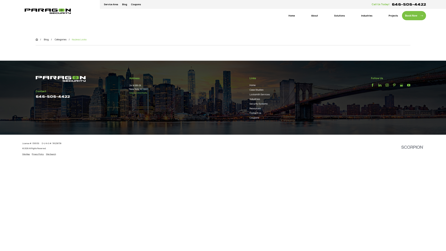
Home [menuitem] (292, 15)
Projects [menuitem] (393, 15)
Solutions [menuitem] (339, 15)
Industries (254, 99)
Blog (124, 4)
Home (252, 85)
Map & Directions (138, 92)
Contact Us (255, 113)
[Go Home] (37, 39)
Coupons (136, 4)
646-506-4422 (409, 4)
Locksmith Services (259, 94)
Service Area (111, 4)
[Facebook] (372, 85)
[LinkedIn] (379, 85)
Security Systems (258, 103)
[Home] (48, 11)
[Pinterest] (394, 85)
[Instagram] (387, 85)
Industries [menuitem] (366, 15)
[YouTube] (408, 85)
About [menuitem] (314, 15)
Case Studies (256, 89)
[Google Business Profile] (401, 85)
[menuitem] (26, 154)
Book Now (411, 15)
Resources (255, 108)
